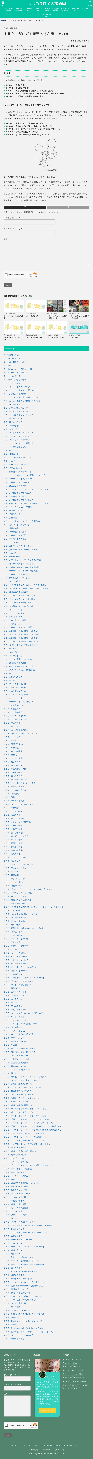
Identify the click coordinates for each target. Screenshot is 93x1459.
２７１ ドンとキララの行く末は (18, 1310)
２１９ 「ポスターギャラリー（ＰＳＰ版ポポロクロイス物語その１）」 (34, 1126)
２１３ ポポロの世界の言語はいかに (19, 1105)
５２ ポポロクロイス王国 (15, 535)
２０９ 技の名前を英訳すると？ (18, 1091)
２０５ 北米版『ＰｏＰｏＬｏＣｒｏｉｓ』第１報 (25, 1077)
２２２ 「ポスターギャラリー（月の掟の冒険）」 (25, 1137)
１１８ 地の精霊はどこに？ (16, 769)
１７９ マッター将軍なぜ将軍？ (18, 985)
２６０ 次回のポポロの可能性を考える (20, 1271)
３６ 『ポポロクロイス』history (18, 479)
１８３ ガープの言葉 (13, 999)
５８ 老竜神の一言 (12, 557)
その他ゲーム (77, 1359)
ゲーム (85, 1370)
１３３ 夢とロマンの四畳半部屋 (18, 822)
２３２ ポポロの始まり (14, 1172)
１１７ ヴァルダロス (13, 765)
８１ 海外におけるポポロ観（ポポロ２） (21, 638)
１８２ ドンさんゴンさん (15, 995)
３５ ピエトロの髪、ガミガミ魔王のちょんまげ (24, 475)
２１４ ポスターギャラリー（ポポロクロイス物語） (26, 1109)
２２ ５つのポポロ (12, 429)
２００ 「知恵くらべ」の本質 (17, 1059)
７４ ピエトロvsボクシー (15, 613)
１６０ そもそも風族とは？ (16, 917)
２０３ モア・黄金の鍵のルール (18, 1070)
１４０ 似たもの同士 (13, 847)
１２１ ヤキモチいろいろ (15, 779)
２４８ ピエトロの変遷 (14, 1229)
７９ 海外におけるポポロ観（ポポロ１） (21, 631)
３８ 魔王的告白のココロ (15, 486)
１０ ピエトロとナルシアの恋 (17, 387)
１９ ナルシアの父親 (13, 419)
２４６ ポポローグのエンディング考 (19, 1222)
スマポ (67, 1374)
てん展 (67, 1363)
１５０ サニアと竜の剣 (14, 882)
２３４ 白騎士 (10, 1179)
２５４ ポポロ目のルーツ (15, 1250)
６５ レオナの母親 (12, 581)
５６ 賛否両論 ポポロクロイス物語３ (20, 549)
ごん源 (67, 1359)
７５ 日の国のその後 (13, 617)
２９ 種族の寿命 (11, 454)
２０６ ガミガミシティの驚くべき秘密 (20, 1080)
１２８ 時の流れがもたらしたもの (19, 804)
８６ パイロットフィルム (15, 656)
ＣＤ (77, 1389)
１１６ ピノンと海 (12, 762)
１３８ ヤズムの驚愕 (13, 840)
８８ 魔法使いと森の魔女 (15, 663)
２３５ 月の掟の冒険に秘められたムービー (22, 1183)
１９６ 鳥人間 (10, 1045)
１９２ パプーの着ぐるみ (15, 1031)
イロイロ (76, 1370)
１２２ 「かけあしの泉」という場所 (19, 783)
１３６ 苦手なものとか (14, 833)
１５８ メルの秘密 (12, 910)
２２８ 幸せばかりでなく (15, 1158)
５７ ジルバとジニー (13, 553)
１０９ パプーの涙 (12, 737)
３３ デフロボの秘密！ (14, 468)
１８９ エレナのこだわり (15, 1020)
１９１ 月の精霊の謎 (13, 1027)
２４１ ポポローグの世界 (15, 1204)
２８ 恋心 (8, 450)
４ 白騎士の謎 (10, 365)
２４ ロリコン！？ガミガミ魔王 (18, 436)
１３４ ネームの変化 (13, 825)
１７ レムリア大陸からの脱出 (17, 411)
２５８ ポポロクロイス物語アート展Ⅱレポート (24, 1264)
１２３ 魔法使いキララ (14, 787)
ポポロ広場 (12, 20)
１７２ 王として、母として (16, 960)
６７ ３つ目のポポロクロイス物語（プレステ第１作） (27, 588)
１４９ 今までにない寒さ (15, 879)
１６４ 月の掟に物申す (14, 932)
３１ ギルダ (9, 461)
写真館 (77, 1381)
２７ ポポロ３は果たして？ (16, 447)
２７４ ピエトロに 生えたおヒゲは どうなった (25, 1321)
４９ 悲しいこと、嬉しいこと (17, 525)
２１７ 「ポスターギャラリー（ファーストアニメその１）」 (30, 1119)
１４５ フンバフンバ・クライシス (19, 864)
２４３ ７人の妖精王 (13, 1211)
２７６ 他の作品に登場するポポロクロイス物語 (24, 1328)
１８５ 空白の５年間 (13, 1006)
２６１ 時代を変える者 (14, 1275)
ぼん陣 (78, 1366)
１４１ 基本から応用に (14, 850)
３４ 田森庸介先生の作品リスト (18, 472)
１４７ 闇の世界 (11, 871)
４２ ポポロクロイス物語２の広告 (19, 500)
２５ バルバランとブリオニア (17, 440)
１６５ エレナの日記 (13, 935)
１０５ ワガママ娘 (12, 723)
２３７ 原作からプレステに (16, 1190)
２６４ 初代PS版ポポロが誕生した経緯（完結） (24, 1286)
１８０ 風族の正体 (12, 988)
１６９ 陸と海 (10, 949)
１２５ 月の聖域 (11, 794)
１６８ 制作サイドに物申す (16, 946)
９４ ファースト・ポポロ (15, 684)
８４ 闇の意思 (10, 649)
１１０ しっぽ (10, 741)
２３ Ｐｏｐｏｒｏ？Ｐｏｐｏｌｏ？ (19, 433)
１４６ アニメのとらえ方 (15, 868)
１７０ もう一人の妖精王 (15, 953)
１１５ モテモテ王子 (13, 758)
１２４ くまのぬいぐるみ (15, 790)
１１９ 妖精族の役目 (13, 772)
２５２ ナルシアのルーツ (15, 1243)
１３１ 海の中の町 (12, 815)
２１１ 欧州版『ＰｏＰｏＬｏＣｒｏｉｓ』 (22, 1098)
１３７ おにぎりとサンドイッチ (18, 836)
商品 (84, 1381)
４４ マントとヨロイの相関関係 (18, 507)
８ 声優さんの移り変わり (15, 380)
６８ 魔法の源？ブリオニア (16, 592)
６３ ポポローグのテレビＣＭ (17, 574)
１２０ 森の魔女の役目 (14, 776)
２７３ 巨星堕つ (11, 1317)
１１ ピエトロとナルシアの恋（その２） (21, 390)
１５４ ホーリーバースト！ (16, 896)
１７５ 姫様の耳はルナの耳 (16, 971)
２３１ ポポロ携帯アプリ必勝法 (18, 1169)
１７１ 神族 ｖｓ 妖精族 (16, 956)
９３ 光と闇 (9, 680)
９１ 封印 (8, 673)
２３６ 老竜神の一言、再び (16, 1186)
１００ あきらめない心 (14, 705)
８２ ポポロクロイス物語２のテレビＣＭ (21, 641)
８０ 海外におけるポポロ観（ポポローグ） (22, 634)
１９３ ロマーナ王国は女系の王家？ (19, 1034)
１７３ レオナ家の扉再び (15, 963)
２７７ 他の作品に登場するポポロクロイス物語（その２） (29, 1332)
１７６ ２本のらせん (13, 974)
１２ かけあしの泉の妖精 (15, 394)
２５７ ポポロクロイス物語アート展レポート (23, 1261)
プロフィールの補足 (47, 1410)
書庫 (66, 1385)
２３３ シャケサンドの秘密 (16, 1176)
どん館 (75, 1363)
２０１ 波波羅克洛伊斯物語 (16, 1063)
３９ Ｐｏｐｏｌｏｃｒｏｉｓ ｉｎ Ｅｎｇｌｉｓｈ (27, 489)
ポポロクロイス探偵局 (41, 1454)
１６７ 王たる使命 (12, 942)
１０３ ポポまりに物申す (15, 716)
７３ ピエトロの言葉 (13, 610)
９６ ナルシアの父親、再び (16, 691)
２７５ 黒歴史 (10, 1324)
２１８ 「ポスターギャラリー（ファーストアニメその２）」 (30, 1123)
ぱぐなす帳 (68, 1366)
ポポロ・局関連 (78, 1374)
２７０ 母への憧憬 (12, 1307)
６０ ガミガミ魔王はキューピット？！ (20, 564)
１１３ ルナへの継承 (13, 751)
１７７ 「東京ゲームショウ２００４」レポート (24, 978)
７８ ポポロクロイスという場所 (18, 627)
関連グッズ (68, 1389)
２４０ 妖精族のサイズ (14, 1201)
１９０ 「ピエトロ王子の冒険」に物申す (21, 1024)
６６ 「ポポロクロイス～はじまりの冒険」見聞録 (25, 585)
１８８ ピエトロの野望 (14, 1017)
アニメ (67, 1370)
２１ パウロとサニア (13, 426)
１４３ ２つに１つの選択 (15, 857)
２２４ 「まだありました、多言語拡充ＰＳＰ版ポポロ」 (28, 1144)
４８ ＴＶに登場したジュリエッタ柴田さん (22, 521)
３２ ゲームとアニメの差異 (16, 465)
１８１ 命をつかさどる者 (15, 992)
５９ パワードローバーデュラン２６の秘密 (22, 560)
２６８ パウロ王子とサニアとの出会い (20, 1300)
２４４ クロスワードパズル (16, 1215)
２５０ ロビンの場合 (13, 1236)
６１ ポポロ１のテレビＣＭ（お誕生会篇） (22, 567)
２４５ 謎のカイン (12, 1218)
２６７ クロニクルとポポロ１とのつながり (22, 1296)
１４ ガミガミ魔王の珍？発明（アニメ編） (22, 401)
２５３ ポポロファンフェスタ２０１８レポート (24, 1247)
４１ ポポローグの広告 (14, 496)
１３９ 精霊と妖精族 (13, 843)
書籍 (73, 1385)
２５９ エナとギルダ (13, 1268)
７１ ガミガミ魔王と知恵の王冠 (18, 603)
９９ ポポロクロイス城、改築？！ (19, 702)
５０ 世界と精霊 (11, 528)
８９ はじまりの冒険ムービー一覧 (19, 666)
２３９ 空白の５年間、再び (16, 1197)
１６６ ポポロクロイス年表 (16, 939)
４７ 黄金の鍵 (10, 518)
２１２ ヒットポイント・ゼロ (17, 1101)
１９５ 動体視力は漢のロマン (17, 1041)
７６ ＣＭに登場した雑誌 (15, 620)
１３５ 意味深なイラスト (15, 829)
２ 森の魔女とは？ (12, 358)
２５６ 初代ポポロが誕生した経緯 (19, 1257)
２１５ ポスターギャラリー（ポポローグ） (22, 1112)
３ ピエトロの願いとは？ (15, 362)
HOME (5, 20)
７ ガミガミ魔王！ (12, 376)
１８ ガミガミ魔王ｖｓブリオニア (19, 415)
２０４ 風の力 (10, 1073)
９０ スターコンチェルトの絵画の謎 (19, 670)
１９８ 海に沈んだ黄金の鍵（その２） (20, 1052)
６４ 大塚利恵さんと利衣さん (17, 578)
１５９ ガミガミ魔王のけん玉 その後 (20, 914)
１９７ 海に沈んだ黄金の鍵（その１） (20, 1048)
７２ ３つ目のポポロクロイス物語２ (19, 606)
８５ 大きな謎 (10, 652)
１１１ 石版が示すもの (14, 744)
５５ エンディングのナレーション (19, 546)
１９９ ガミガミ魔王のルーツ (17, 1055)
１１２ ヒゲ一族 (11, 748)
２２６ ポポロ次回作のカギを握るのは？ (21, 1151)
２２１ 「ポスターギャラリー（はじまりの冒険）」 (26, 1133)
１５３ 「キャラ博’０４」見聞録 (18, 893)
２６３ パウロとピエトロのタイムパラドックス (24, 1282)
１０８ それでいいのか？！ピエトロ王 (20, 733)
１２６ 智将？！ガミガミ (15, 797)
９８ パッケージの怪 (13, 698)
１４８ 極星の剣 (11, 875)
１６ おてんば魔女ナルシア (16, 408)
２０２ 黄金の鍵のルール (15, 1066)
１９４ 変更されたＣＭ (14, 1038)
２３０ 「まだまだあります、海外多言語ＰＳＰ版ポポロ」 (29, 1165)
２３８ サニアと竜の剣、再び (17, 1193)
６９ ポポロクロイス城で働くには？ (19, 595)
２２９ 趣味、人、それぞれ (16, 1162)
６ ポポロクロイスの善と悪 (16, 373)
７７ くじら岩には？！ (14, 624)
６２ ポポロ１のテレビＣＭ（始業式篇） (21, 571)
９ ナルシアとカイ (12, 383)
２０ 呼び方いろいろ (13, 422)
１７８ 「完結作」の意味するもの (19, 981)
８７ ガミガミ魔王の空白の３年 (18, 659)
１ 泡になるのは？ (12, 355)
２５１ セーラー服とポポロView (18, 1239)
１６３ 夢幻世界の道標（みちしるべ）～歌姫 (23, 928)
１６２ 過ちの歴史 (12, 925)
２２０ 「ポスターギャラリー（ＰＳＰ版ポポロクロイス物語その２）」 (34, 1130)
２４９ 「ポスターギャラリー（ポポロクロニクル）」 (27, 1232)
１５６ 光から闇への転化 (15, 903)
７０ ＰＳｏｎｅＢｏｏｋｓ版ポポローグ (21, 599)
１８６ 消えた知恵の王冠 (15, 1009)
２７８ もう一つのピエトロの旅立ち (19, 1335)
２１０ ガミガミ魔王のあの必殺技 (19, 1094)
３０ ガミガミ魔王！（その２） (18, 457)
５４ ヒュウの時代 (12, 542)
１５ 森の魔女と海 (12, 404)
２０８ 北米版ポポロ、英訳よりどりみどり (22, 1087)
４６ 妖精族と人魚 (12, 514)
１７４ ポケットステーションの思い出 (20, 967)
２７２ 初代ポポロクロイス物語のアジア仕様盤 (24, 1314)
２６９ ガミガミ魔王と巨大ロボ (18, 1303)
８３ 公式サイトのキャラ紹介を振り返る (21, 645)
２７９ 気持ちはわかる (14, 1339)
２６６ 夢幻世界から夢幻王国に (18, 1293)
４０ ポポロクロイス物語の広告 (18, 493)
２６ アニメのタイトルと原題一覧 (19, 443)
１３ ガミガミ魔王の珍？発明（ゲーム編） (22, 397)
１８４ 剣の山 (10, 1002)
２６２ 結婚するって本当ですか (18, 1278)
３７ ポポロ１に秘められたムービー (19, 482)
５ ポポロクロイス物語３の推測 (18, 369)
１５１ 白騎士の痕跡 (13, 886)
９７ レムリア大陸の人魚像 (16, 695)
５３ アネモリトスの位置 (15, 539)
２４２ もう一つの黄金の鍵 (16, 1208)
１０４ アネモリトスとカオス (17, 719)
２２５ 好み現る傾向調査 (15, 1147)
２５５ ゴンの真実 (12, 1254)
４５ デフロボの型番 (13, 511)
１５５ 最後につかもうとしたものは (19, 900)
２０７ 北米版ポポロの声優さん (18, 1084)
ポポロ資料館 (80, 1378)
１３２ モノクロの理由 (14, 818)
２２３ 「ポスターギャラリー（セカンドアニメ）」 (26, 1140)
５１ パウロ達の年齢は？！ (16, 532)
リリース (67, 1381)
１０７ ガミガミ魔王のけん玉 (17, 730)
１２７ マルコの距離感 (14, 801)
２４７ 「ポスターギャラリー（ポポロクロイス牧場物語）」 (30, 1225)
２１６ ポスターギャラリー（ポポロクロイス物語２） (27, 1116)
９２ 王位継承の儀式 (13, 677)
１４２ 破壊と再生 (12, 854)
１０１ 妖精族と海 (12, 709)
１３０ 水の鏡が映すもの (15, 811)
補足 (85, 1385)
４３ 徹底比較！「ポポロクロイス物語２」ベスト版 (26, 503)
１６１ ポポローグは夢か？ (16, 921)
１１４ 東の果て (11, 755)
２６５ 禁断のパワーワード (16, 1289)
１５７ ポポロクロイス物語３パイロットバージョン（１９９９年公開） (34, 907)
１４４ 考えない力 (12, 861)
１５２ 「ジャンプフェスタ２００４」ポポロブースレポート (30, 889)
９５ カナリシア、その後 (15, 687)
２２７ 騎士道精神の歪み (15, 1155)
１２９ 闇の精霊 (11, 808)
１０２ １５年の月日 (13, 712)
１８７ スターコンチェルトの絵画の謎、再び (23, 1013)
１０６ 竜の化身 (11, 726)
